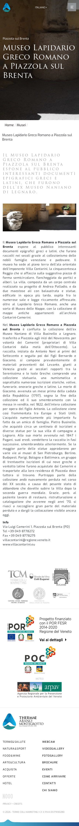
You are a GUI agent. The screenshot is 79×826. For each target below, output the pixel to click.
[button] (41, 7)
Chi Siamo (50, 790)
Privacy (7, 803)
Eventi (47, 769)
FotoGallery (52, 755)
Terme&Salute (14, 742)
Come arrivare (54, 776)
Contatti (49, 783)
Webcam (48, 742)
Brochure (50, 762)
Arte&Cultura (14, 762)
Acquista (10, 769)
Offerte (9, 776)
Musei (21, 125)
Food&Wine (11, 755)
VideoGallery (53, 748)
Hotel (7, 783)
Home (9, 125)
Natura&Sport (14, 748)
